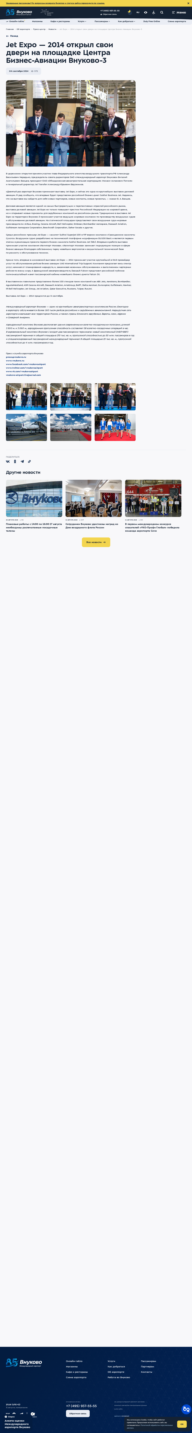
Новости (52, 29)
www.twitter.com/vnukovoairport (24, 368)
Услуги (111, 1361)
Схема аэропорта (76, 1377)
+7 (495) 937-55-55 (110, 11)
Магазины (72, 1367)
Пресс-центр (39, 29)
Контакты (146, 1372)
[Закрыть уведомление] (188, 3)
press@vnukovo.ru (16, 357)
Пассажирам (148, 1361)
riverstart (125, 1416)
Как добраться (116, 1367)
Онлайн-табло (74, 1361)
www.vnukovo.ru (15, 361)
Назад (14, 36)
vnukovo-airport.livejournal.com (23, 375)
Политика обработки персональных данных (130, 1405)
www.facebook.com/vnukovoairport (26, 364)
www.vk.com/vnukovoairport (22, 372)
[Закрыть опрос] (32, 1414)
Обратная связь (110, 14)
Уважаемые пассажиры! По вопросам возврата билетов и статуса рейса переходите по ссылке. (55, 3)
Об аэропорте (23, 29)
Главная (10, 29)
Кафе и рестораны (77, 1372)
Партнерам (147, 1367)
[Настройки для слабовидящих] (145, 12)
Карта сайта (118, 1409)
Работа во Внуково (119, 1377)
